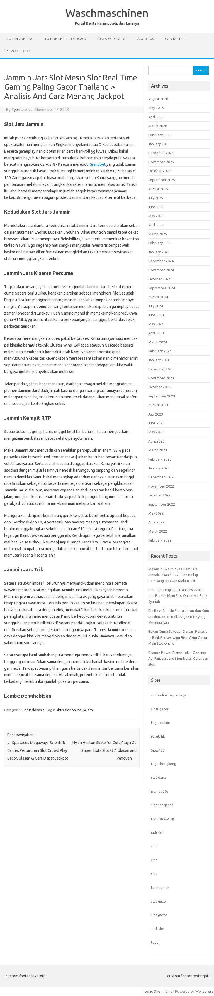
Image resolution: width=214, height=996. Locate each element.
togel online (160, 723)
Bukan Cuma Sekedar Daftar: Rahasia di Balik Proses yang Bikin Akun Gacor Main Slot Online (178, 637)
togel (155, 942)
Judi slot (158, 929)
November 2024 (161, 270)
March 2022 (157, 531)
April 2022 (156, 522)
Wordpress (204, 991)
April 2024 (156, 333)
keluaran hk (160, 887)
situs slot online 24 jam (74, 710)
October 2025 (159, 171)
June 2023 (156, 423)
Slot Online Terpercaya (64, 39)
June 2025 (156, 207)
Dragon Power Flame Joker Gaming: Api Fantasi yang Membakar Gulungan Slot (178, 658)
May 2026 (156, 108)
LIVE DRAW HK (162, 819)
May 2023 (156, 432)
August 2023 (158, 405)
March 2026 (157, 126)
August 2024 (158, 297)
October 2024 (159, 279)
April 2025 (156, 225)
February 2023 (159, 459)
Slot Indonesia (19, 39)
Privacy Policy (18, 51)
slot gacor (159, 901)
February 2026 (159, 135)
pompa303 (160, 791)
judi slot (157, 832)
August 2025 (158, 189)
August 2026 (158, 99)
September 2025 (161, 180)
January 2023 (158, 468)
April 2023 (156, 441)
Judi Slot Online (111, 39)
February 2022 (159, 540)
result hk (158, 736)
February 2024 (159, 351)
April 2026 (156, 117)
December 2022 (161, 477)
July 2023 (155, 414)
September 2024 (161, 288)
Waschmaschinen (107, 13)
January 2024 (158, 360)
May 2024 (156, 324)
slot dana (158, 777)
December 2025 (161, 153)
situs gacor (160, 709)
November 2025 (161, 162)
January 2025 (158, 252)
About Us (145, 39)
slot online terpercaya (168, 695)
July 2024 (155, 306)
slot (154, 846)
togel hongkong (163, 764)
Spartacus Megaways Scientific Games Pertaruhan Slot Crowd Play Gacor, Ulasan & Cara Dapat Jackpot (37, 750)
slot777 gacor (162, 805)
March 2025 (157, 234)
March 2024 (157, 342)
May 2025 (156, 216)
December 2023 (161, 369)
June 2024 (156, 315)
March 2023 (157, 450)
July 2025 (155, 198)
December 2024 (161, 261)
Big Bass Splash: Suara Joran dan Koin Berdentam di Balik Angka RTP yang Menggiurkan (178, 616)
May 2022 (156, 513)
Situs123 (158, 750)
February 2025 (159, 243)
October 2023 (159, 387)
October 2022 (159, 495)
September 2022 (161, 504)
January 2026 (158, 144)
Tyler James (22, 109)
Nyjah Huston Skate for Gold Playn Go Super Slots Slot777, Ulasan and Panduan (104, 750)
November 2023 (161, 378)
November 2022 (161, 486)
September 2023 (161, 396)
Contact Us (175, 39)
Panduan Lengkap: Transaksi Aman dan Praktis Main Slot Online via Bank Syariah (177, 596)
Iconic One (152, 991)
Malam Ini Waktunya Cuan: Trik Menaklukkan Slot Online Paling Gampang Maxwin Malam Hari (173, 575)
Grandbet (97, 164)
